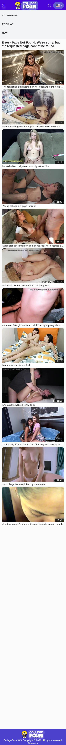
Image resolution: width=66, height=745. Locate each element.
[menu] (3, 5)
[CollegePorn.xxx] (26, 5)
